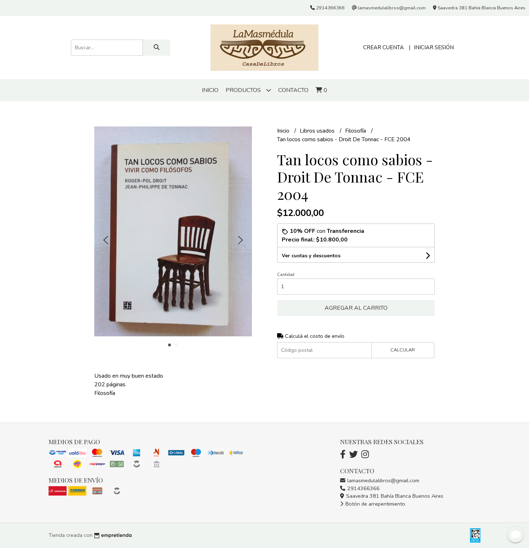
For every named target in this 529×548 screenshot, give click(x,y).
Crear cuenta (383, 47)
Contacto (293, 90)
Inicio (210, 90)
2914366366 (363, 488)
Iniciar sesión (434, 47)
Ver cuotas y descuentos (311, 255)
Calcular (402, 350)
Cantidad (285, 274)
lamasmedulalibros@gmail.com (382, 480)
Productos (244, 90)
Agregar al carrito (356, 308)
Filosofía (356, 131)
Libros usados (318, 131)
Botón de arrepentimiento (374, 503)
